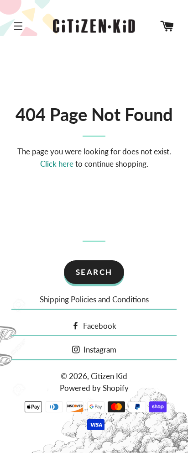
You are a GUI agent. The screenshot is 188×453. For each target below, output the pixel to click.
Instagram (99, 349)
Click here (56, 164)
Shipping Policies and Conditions (94, 299)
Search (94, 272)
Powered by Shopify (94, 388)
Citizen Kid (109, 376)
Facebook (98, 326)
